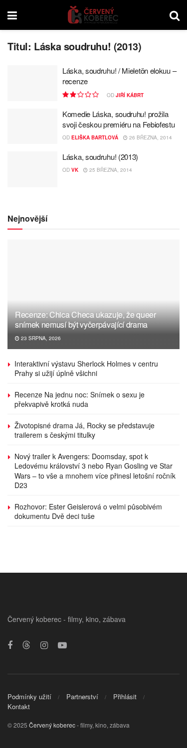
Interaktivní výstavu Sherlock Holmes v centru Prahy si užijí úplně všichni (86, 368)
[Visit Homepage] (93, 15)
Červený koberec (52, 725)
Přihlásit (125, 696)
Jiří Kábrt (130, 95)
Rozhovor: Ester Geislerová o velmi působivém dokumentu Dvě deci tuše (88, 511)
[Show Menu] (12, 15)
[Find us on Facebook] (9, 645)
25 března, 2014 (110, 169)
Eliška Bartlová (94, 137)
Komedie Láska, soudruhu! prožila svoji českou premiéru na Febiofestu (118, 119)
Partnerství (82, 696)
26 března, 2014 (150, 137)
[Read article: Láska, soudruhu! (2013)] (32, 169)
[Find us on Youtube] (62, 645)
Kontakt (18, 706)
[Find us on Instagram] (44, 645)
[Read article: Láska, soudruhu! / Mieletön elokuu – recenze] (32, 83)
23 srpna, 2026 (40, 338)
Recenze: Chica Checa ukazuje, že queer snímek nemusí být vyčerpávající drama (85, 320)
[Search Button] (175, 15)
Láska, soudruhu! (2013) (100, 156)
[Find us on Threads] (26, 645)
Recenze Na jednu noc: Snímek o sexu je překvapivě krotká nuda (79, 399)
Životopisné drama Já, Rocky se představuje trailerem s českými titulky (84, 430)
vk (74, 169)
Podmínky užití (29, 696)
